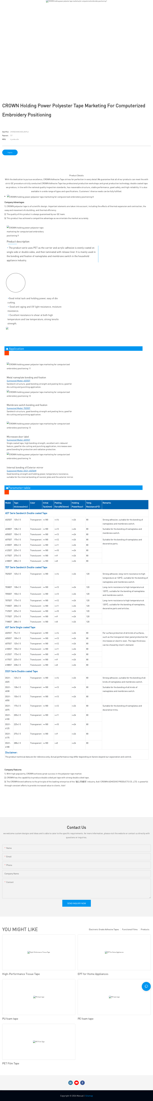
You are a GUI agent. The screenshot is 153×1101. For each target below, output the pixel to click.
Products (145, 929)
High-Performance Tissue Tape (21, 973)
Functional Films (130, 929)
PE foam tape (86, 1018)
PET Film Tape (10, 1063)
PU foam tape (10, 1018)
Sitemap (89, 1095)
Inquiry (10, 152)
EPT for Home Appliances (93, 973)
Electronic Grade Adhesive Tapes (104, 929)
